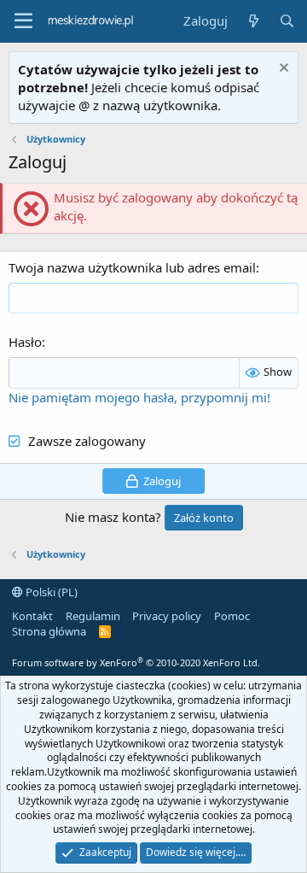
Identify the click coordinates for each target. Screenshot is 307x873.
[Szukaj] (287, 21)
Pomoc (232, 616)
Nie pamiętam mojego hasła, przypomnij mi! (139, 397)
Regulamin (93, 616)
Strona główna (49, 631)
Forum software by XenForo (136, 662)
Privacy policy (166, 616)
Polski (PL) (50, 592)
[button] (23, 21)
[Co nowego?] (252, 21)
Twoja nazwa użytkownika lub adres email (132, 267)
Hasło (25, 341)
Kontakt (32, 616)
